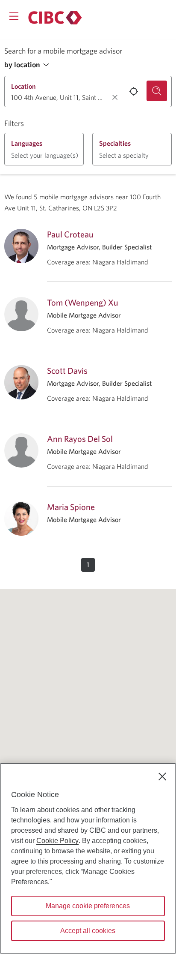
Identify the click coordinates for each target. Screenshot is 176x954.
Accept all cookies (87, 930)
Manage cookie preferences (88, 905)
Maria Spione (71, 506)
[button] (29, 64)
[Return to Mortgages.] (55, 17)
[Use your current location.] (133, 91)
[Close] (162, 776)
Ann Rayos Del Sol (80, 438)
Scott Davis (67, 370)
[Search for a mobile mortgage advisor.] (157, 91)
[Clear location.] (115, 97)
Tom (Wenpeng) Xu (82, 302)
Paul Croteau (70, 234)
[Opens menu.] (13, 16)
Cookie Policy (57, 840)
